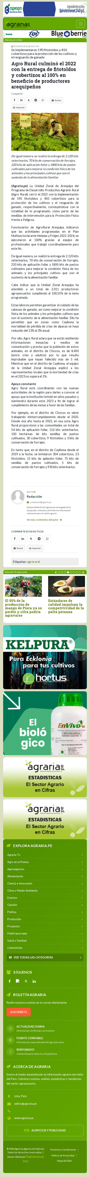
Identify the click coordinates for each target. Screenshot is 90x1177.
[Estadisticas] (45, 777)
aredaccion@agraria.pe (40, 502)
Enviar (58, 100)
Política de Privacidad (63, 1155)
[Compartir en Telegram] (36, 100)
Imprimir (20, 107)
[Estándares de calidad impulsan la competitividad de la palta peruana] (66, 586)
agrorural (33, 561)
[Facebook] (9, 981)
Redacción (34, 496)
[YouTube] (18, 981)
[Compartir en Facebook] (14, 100)
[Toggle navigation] (80, 24)
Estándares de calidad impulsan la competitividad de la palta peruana (66, 606)
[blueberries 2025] (59, 33)
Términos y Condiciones (63, 1149)
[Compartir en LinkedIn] (21, 100)
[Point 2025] (45, 723)
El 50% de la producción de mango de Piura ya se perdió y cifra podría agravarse (23, 608)
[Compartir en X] (29, 100)
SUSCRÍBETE (18, 1012)
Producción (13, 40)
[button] (59, 572)
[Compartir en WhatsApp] (43, 100)
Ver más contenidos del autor (43, 519)
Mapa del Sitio (64, 1160)
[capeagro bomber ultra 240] (45, 9)
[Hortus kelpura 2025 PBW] (45, 657)
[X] (26, 981)
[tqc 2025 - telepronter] (23, 33)
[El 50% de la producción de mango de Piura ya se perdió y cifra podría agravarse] (23, 586)
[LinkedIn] (34, 981)
